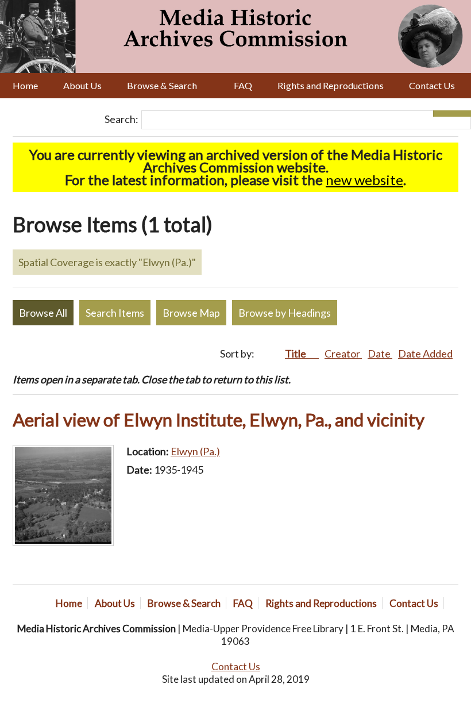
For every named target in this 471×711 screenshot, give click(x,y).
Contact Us (432, 85)
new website (364, 179)
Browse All (43, 312)
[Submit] (461, 113)
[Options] (442, 113)
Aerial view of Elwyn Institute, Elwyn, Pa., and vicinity (218, 420)
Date (380, 353)
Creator (343, 353)
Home (25, 85)
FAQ (243, 85)
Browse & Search (162, 85)
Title (296, 353)
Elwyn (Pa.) (195, 451)
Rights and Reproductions (330, 85)
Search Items (115, 312)
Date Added (425, 353)
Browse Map (191, 312)
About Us (82, 85)
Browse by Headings (284, 312)
